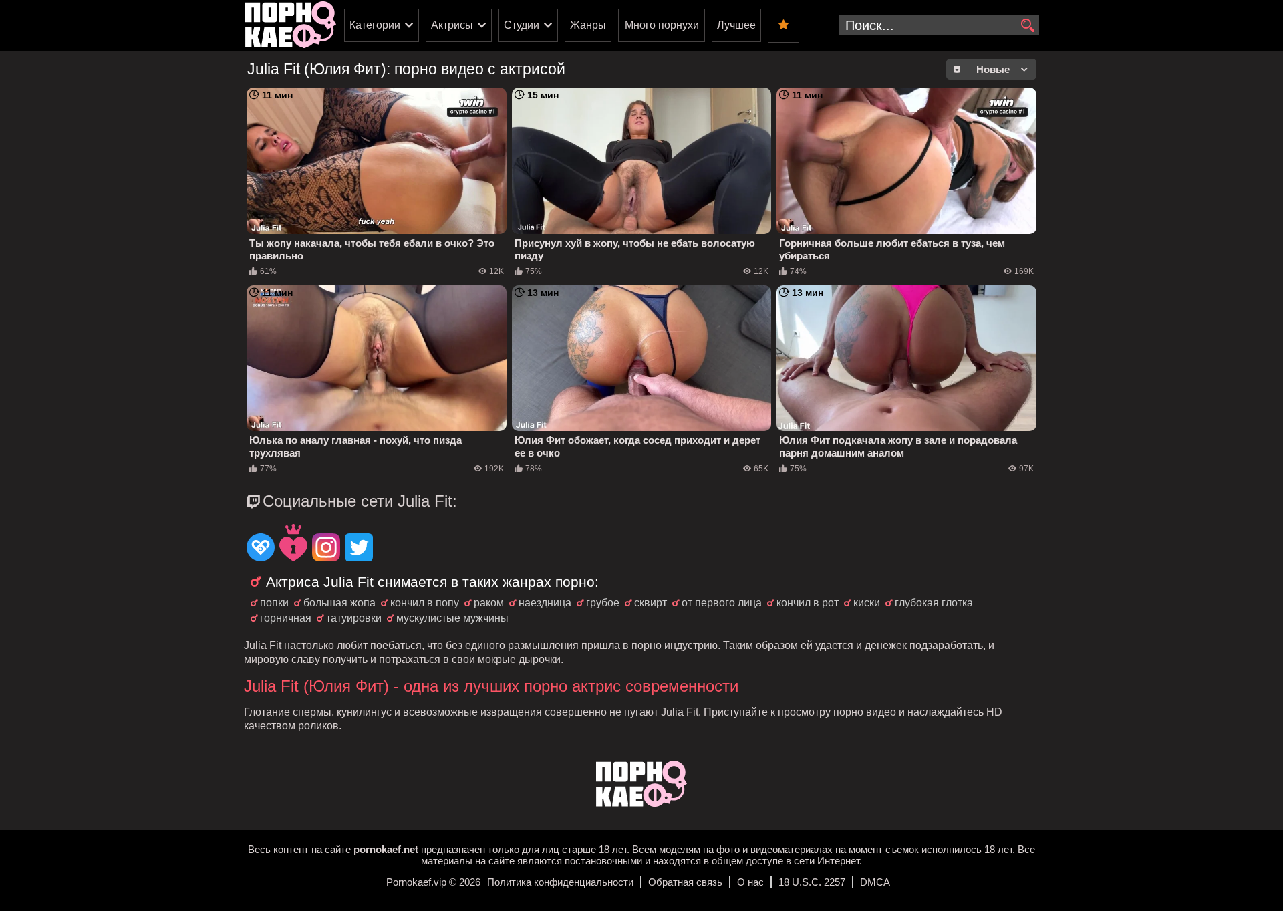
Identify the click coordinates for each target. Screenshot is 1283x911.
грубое (602, 602)
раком (489, 602)
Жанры (588, 25)
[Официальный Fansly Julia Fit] (261, 548)
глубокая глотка (934, 602)
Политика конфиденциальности (560, 882)
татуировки (354, 618)
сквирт (650, 602)
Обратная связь (685, 882)
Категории (374, 25)
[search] (1027, 26)
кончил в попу (424, 602)
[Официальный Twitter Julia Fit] (359, 548)
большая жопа (339, 602)
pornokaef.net (385, 849)
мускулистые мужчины (452, 618)
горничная (285, 618)
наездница (545, 602)
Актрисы (452, 25)
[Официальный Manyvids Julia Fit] (293, 544)
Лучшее (736, 25)
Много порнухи (662, 25)
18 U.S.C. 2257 (811, 882)
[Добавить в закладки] (783, 26)
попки (274, 602)
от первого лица (722, 602)
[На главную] (641, 803)
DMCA (875, 882)
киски (866, 602)
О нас (750, 882)
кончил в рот (807, 602)
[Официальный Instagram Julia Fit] (326, 548)
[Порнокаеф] (290, 25)
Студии (521, 25)
